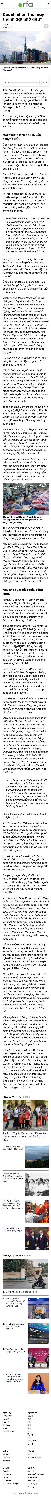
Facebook (7, 1474)
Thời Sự (6, 1422)
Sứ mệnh (31, 1471)
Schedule (6, 1454)
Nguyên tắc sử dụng (36, 1474)
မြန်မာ (30, 1422)
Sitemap (31, 1487)
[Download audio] (46, 82)
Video (5, 1428)
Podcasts (7, 1461)
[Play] (6, 82)
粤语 (29, 1419)
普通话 (30, 1416)
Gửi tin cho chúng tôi (11, 1484)
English (30, 1444)
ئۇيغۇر (30, 1438)
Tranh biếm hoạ (9, 1431)
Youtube (6, 1471)
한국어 (30, 1425)
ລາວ (29, 1428)
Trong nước (7, 1416)
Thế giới (6, 1419)
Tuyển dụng (32, 1484)
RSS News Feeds (34, 1457)
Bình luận (6, 1425)
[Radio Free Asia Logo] (25, 4)
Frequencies (7, 1457)
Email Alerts (32, 1454)
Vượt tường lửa (33, 1480)
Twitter (6, 1477)
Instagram (7, 1480)
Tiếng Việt (32, 1441)
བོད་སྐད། (30, 1434)
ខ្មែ (28, 1431)
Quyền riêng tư (33, 1477)
